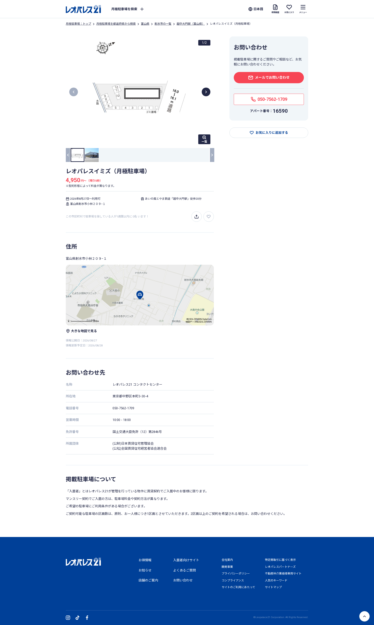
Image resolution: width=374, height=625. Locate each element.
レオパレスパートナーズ (280, 566)
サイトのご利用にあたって (238, 587)
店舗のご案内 (148, 580)
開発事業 (227, 566)
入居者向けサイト (186, 560)
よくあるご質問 (184, 570)
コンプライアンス (233, 580)
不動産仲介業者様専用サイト (283, 573)
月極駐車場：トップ (78, 23)
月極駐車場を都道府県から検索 (116, 23)
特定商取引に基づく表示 (280, 559)
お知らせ (145, 570)
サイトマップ (273, 587)
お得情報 (145, 560)
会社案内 (227, 559)
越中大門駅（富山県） (191, 23)
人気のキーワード (276, 580)
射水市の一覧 (163, 23)
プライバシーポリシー (236, 573)
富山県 (145, 23)
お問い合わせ (183, 580)
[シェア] (196, 216)
